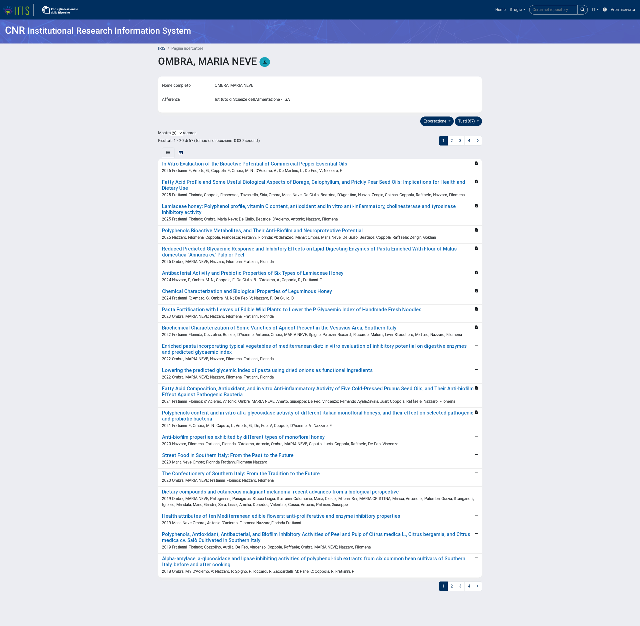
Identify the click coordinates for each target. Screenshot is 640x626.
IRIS (162, 48)
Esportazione (436, 121)
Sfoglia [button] (516, 9)
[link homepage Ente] (60, 10)
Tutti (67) (467, 121)
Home (500, 9)
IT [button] (594, 9)
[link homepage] (18, 10)
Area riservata (623, 9)
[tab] (168, 153)
